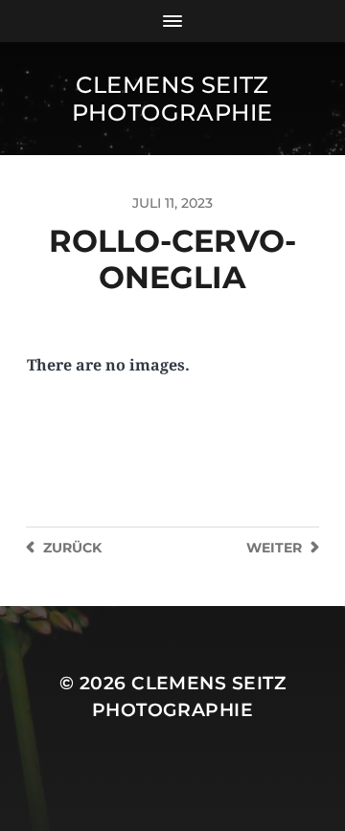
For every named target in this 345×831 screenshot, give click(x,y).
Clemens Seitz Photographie (172, 98)
